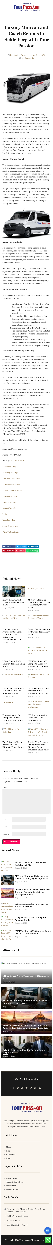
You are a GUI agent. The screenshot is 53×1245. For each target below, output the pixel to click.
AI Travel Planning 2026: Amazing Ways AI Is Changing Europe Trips (39, 604)
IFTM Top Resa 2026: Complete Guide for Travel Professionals (38, 664)
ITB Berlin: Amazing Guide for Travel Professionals (37, 718)
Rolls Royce (7, 496)
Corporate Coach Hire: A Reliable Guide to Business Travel (13, 691)
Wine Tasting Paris (10, 532)
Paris (15, 496)
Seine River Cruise (10, 526)
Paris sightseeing (10, 472)
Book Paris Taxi (8, 520)
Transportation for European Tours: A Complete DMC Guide (12, 718)
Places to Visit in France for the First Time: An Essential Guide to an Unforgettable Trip (11, 634)
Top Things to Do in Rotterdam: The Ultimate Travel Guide (13, 745)
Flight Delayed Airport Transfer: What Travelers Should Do (39, 691)
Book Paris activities (11, 478)
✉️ (47, 1230)
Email (4, 827)
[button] (9, 547)
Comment (7, 787)
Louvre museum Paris (11, 484)
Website (5, 834)
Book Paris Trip (10, 467)
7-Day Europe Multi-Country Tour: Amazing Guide (13, 664)
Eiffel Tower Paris (9, 502)
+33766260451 (17, 461)
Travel (23, 55)
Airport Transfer (9, 508)
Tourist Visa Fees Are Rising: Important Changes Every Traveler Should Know (38, 746)
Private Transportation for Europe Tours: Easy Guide (39, 632)
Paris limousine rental (12, 490)
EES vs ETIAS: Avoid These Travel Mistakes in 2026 (13, 602)
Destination (15, 55)
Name (4, 819)
